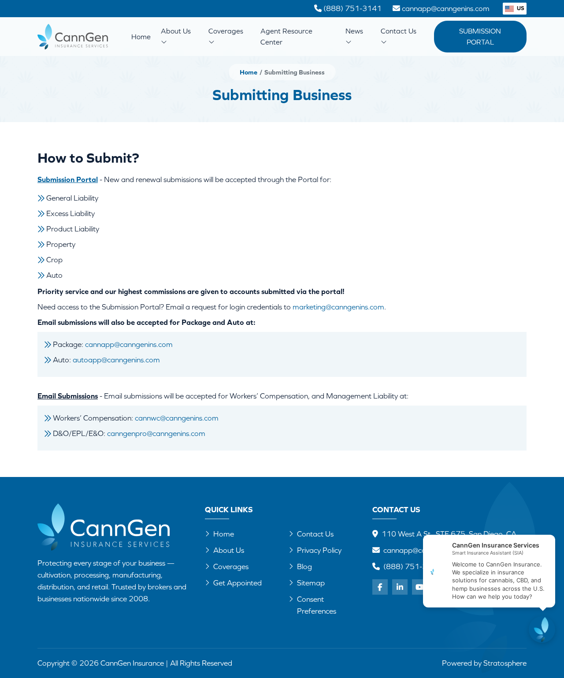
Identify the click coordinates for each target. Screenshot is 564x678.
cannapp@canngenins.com (129, 344)
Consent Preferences (316, 605)
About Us (176, 31)
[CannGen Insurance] (103, 527)
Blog (304, 566)
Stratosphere (505, 663)
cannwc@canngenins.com (177, 418)
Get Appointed (237, 582)
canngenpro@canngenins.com (156, 433)
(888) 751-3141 (412, 566)
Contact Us (398, 31)
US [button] (520, 8)
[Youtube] (419, 587)
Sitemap (311, 582)
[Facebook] (380, 587)
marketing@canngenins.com (338, 306)
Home (141, 37)
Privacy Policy (319, 550)
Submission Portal (480, 36)
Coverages (225, 31)
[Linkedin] (400, 587)
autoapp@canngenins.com (116, 359)
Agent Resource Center (286, 36)
